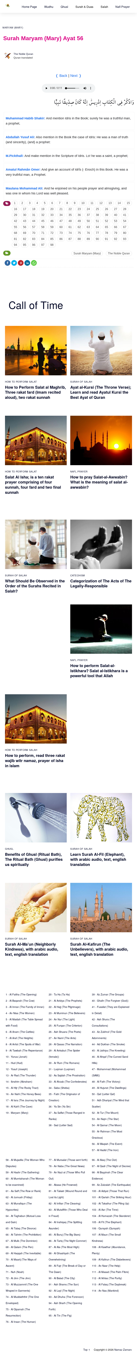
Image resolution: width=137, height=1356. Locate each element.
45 (42, 221)
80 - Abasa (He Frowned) (63, 1184)
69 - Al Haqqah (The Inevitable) (23, 1253)
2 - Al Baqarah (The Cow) (20, 1000)
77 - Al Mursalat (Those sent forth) (68, 1160)
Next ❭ (76, 76)
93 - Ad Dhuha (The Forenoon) (66, 1297)
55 (15, 227)
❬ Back (61, 76)
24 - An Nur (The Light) (62, 1019)
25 (97, 209)
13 (110, 203)
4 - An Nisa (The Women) (20, 1013)
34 (61, 214)
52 (106, 221)
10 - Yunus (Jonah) (16, 1056)
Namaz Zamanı (123, 1349)
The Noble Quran (23, 53)
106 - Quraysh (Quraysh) (106, 1228)
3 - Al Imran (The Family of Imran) (25, 1007)
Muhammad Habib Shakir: (25, 118)
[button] (29, 7)
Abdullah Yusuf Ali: (20, 137)
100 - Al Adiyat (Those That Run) (110, 1191)
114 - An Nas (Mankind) (105, 1290)
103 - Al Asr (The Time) (105, 1209)
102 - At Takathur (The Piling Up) (110, 1203)
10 (83, 203)
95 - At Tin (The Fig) (60, 1315)
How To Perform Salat (21, 381)
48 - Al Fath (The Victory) (106, 1081)
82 (24, 238)
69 (24, 232)
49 (79, 221)
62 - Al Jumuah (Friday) (19, 1197)
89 (88, 238)
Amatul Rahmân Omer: (23, 169)
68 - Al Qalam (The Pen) (19, 1247)
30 (24, 214)
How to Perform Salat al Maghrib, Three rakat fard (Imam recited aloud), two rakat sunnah (35, 392)
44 (33, 221)
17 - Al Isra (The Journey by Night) (25, 1100)
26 (106, 209)
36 (79, 214)
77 (97, 232)
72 (52, 232)
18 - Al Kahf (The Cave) (19, 1106)
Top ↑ (86, 1349)
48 (70, 221)
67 (124, 227)
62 (79, 227)
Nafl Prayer (122, 7)
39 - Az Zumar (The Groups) (108, 994)
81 (15, 238)
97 (42, 244)
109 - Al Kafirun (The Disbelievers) (111, 1259)
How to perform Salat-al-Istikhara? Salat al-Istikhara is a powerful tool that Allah (99, 670)
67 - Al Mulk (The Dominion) (21, 1241)
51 (97, 221)
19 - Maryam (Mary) (17, 1112)
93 (124, 238)
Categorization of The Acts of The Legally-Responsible (100, 583)
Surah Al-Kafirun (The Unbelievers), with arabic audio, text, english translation (99, 949)
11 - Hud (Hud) (14, 1063)
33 (52, 214)
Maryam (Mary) (12, 27)
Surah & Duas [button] (84, 7)
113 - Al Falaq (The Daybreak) (109, 1284)
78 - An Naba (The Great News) (67, 1166)
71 (42, 232)
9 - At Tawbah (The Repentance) (24, 1050)
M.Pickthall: (15, 156)
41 (124, 214)
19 (42, 209)
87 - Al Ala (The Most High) (64, 1247)
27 (115, 209)
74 (70, 232)
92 (115, 238)
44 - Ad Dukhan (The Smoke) (108, 1044)
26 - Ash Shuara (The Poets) (65, 1031)
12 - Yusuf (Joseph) (17, 1069)
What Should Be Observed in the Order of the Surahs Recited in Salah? (35, 586)
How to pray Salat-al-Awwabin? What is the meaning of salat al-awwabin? (99, 482)
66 (115, 227)
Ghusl (64, 7)
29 (15, 214)
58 (42, 227)
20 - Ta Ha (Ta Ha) (59, 994)
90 (97, 238)
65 (106, 227)
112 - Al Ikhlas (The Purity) (107, 1278)
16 (15, 209)
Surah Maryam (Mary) (87, 253)
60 (61, 227)
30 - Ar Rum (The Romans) (64, 1063)
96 (33, 244)
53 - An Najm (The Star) (105, 1119)
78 (106, 232)
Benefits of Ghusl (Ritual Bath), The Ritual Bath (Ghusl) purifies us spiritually (34, 859)
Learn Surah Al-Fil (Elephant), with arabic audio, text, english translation (98, 859)
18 (33, 209)
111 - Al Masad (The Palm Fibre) (110, 1272)
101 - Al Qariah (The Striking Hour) (111, 1197)
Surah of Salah (81, 381)
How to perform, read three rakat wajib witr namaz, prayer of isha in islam (35, 760)
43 (24, 221)
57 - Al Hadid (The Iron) (105, 1150)
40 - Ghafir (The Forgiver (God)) (110, 1000)
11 (91, 203)
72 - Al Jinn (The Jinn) (18, 1278)
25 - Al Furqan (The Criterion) (65, 1025)
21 (61, 209)
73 (61, 232)
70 (33, 232)
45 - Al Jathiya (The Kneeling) (108, 1050)
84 (42, 238)
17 (24, 209)
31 (33, 214)
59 (52, 227)
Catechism (77, 575)
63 (88, 227)
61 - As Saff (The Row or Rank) (23, 1191)
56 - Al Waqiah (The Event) (107, 1144)
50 (88, 221)
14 (119, 203)
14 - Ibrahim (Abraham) (19, 1081)
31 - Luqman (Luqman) (62, 1069)
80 (124, 232)
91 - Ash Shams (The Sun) (64, 1284)
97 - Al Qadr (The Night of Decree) (111, 1166)
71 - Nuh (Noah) (15, 1272)
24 (88, 209)
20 (52, 209)
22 (70, 209)
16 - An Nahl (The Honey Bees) (23, 1094)
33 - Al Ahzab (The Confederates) (68, 1081)
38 (97, 214)
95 (24, 244)
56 (24, 227)
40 (115, 214)
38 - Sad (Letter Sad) (61, 1125)
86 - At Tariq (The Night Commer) (68, 1241)
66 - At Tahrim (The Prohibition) (23, 1234)
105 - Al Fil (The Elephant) (107, 1222)
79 (115, 232)
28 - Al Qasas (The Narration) (65, 1044)
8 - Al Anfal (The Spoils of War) (23, 1044)
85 (52, 238)
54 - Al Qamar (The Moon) (107, 1125)
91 (106, 238)
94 (15, 244)
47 (61, 221)
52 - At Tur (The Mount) (105, 1112)
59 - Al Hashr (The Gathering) (22, 1172)
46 (52, 221)
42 (15, 221)
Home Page (29, 7)
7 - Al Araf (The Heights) (19, 1038)
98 (52, 244)
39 (106, 214)
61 (70, 227)
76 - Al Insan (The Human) (21, 1321)
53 (115, 221)
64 (97, 227)
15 (128, 203)
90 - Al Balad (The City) (62, 1278)
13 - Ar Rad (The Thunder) (21, 1075)
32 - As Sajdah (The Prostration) (67, 1075)
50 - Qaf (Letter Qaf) (103, 1094)
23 (79, 209)
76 (88, 232)
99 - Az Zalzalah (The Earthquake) (111, 1184)
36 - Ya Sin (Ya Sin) (60, 1106)
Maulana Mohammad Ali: (24, 188)
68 (15, 232)
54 (124, 221)
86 (61, 238)
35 (70, 214)
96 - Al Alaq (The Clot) (104, 1160)
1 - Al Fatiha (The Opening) (21, 994)
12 (101, 203)
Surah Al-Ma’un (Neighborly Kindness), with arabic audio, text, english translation (31, 949)
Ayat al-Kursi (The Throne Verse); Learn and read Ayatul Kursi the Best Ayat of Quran (100, 392)
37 (88, 214)
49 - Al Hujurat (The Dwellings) (109, 1088)
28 (124, 209)
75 (79, 232)
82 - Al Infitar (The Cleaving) (65, 1203)
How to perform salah (21, 750)
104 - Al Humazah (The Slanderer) (111, 1216)
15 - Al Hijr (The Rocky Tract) (22, 1088)
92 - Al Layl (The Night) (62, 1290)
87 (70, 238)
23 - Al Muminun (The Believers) (67, 1013)
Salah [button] (104, 7)
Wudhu (48, 7)
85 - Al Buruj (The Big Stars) (64, 1234)
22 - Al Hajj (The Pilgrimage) (65, 1007)
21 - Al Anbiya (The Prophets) (65, 1000)
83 (33, 238)
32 (42, 214)
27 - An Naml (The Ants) (62, 1038)
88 (79, 238)
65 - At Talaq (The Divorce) (21, 1228)
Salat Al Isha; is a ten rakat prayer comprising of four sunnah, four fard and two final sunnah (33, 484)
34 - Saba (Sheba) (59, 1088)
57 (33, 227)
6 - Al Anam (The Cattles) (20, 1031)
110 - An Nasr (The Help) (106, 1265)
